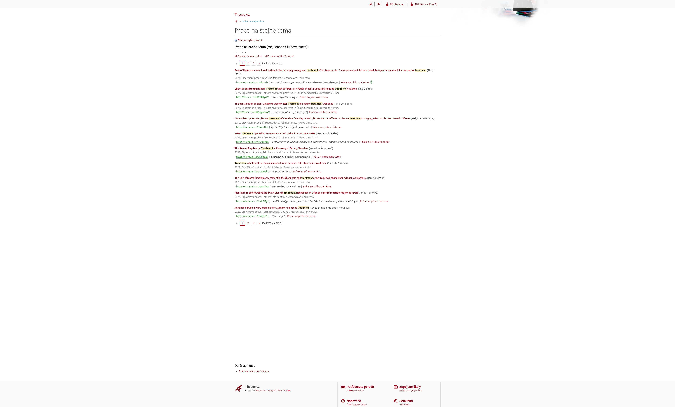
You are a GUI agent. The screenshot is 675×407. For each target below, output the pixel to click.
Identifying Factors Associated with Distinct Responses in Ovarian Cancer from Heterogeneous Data (296, 192)
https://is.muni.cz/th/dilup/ (252, 156)
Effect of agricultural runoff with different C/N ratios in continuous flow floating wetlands (296, 88)
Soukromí (406, 401)
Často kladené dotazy (357, 404)
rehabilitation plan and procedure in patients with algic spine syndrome (281, 163)
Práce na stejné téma (253, 21)
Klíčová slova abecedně (248, 56)
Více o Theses (284, 390)
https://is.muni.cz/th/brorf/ (252, 82)
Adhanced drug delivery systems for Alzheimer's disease (272, 207)
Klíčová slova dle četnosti (279, 56)
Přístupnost (404, 404)
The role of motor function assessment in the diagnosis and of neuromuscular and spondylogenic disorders (300, 178)
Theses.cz (242, 14)
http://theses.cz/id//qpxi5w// (253, 112)
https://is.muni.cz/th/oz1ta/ (252, 127)
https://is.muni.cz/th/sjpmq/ (252, 141)
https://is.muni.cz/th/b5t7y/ (252, 201)
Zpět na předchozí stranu (254, 371)
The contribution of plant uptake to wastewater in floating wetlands (284, 103)
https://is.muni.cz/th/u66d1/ (252, 171)
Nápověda (354, 401)
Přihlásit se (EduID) (426, 4)
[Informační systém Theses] (236, 21)
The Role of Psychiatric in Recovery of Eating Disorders (271, 148)
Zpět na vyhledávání (250, 40)
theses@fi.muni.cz (355, 390)
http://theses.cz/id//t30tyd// (252, 97)
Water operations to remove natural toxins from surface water (275, 133)
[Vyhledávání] (371, 4)
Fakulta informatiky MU (266, 390)
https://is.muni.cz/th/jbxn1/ (252, 216)
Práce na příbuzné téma (355, 82)
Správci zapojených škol (410, 390)
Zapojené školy (410, 387)
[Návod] (372, 82)
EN (378, 4)
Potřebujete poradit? (361, 387)
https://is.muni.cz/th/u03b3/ (252, 186)
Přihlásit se (396, 4)
